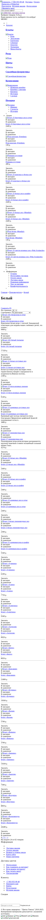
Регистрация (11, 888)
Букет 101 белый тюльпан (11, 346)
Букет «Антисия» (8, 633)
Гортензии (14, 41)
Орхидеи (14, 45)
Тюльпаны (14, 47)
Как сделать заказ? (13, 871)
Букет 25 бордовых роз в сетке (18, 124)
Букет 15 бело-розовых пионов (13, 393)
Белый (26, 292)
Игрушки (14, 94)
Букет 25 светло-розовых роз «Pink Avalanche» (24, 257)
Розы (12, 36)
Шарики (13, 107)
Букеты (9, 30)
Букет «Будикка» (8, 696)
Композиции (12, 81)
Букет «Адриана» (8, 570)
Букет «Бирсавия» (8, 675)
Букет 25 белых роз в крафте (17, 200)
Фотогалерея (11, 865)
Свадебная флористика (18, 71)
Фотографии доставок (19, 276)
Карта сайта (11, 854)
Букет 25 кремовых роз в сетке (13, 507)
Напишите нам (12, 884)
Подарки (10, 100)
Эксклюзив (14, 38)
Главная (4, 292)
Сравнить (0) (6, 308)
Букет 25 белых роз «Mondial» (18, 219)
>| (7, 837)
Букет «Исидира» (8, 802)
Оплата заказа (16, 278)
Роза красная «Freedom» (15, 143)
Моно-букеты (15, 49)
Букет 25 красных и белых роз (18, 181)
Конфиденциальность (19, 286)
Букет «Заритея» (7, 781)
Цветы (9, 62)
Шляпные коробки (17, 87)
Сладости (14, 109)
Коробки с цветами (18, 90)
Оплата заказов (12, 850)
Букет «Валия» (7, 717)
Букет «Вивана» (7, 738)
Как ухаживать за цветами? (17, 867)
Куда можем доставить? (15, 869)
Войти (8, 886)
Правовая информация (19, 282)
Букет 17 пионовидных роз (12, 439)
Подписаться (25, 905)
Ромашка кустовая (13, 162)
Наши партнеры (12, 857)
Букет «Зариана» (7, 759)
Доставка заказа (16, 280)
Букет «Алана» (7, 591)
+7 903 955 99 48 (13, 882)
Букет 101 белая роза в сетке (12, 321)
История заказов (12, 890)
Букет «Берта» (6, 654)
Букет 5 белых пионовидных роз (14, 528)
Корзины (14, 92)
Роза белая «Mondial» (14, 238)
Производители (15, 292)
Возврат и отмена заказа (16, 852)
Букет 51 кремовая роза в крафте (14, 549)
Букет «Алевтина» (8, 612)
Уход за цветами (16, 284)
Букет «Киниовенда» (9, 823)
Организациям (12, 873)
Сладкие (13, 96)
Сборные (14, 43)
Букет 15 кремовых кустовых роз (14, 414)
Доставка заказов (13, 848)
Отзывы (13, 274)
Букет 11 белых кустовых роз (12, 367)
